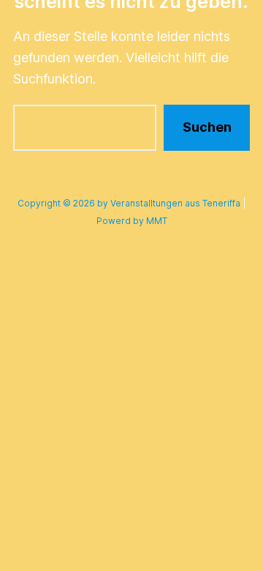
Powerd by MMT (131, 220)
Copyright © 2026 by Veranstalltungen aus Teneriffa (129, 203)
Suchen (207, 127)
